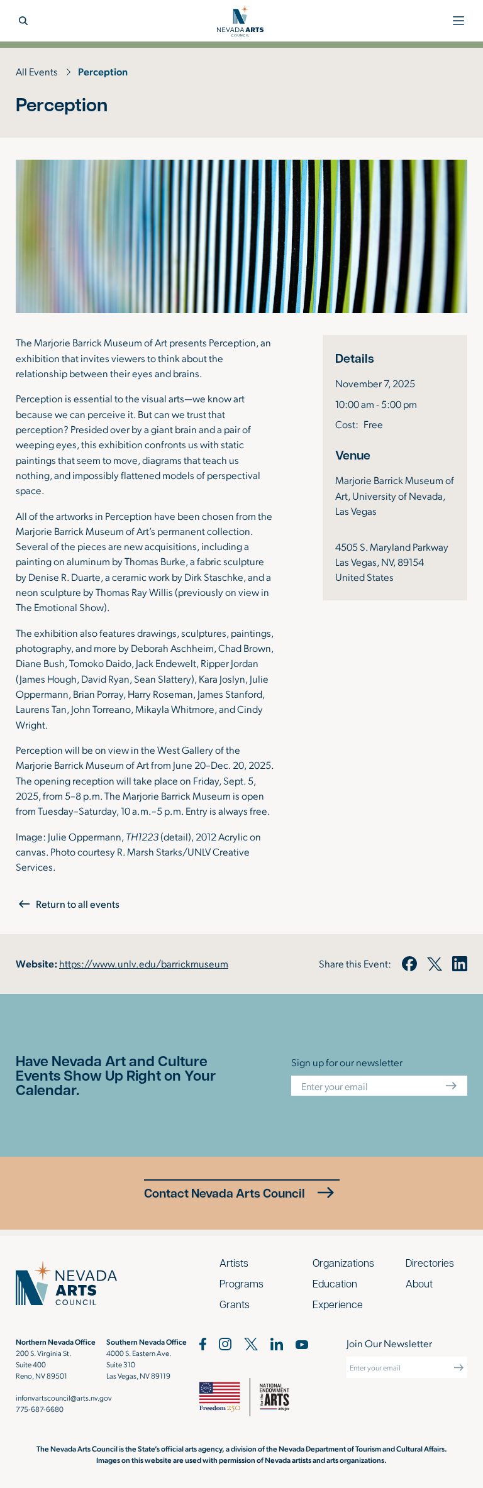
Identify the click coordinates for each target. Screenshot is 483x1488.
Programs (241, 1283)
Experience (338, 1304)
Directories (430, 1262)
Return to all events (77, 903)
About (419, 1283)
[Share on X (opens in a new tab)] (434, 963)
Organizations (343, 1262)
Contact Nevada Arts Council (224, 1192)
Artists (233, 1262)
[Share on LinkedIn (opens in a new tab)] (459, 963)
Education (335, 1283)
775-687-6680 (40, 1409)
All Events (37, 71)
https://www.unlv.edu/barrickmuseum (143, 963)
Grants (234, 1304)
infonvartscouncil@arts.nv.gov (64, 1397)
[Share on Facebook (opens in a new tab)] (408, 963)
